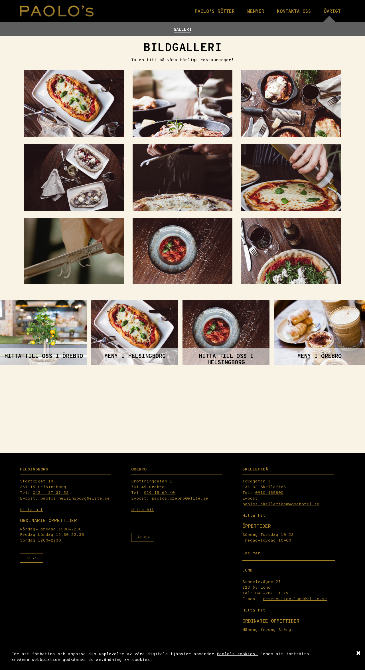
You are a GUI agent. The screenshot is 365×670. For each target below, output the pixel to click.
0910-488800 (269, 492)
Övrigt (332, 12)
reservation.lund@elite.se (295, 599)
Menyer (255, 12)
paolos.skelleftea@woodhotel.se (280, 504)
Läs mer (31, 558)
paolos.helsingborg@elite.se (75, 498)
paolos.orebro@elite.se (180, 498)
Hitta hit (31, 510)
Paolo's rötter (215, 12)
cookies (246, 654)
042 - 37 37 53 (51, 492)
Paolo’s (227, 654)
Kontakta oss (294, 12)
